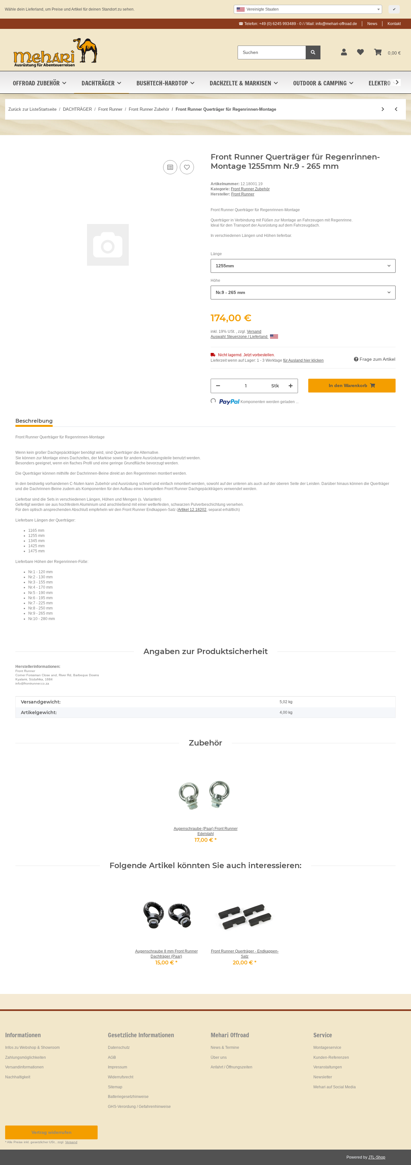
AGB (112, 1057)
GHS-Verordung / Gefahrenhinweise (139, 1106)
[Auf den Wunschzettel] (187, 167)
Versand (254, 331)
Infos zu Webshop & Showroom (32, 1047)
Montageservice (327, 1047)
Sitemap (115, 1087)
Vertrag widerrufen (51, 1132)
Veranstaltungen (327, 1067)
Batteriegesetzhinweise (128, 1096)
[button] (344, 52)
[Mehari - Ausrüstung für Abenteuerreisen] (56, 52)
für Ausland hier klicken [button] (303, 360)
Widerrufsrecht (120, 1077)
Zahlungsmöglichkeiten (25, 1057)
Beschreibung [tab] (34, 421)
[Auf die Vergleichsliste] (170, 167)
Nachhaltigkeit (17, 1077)
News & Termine (225, 1047)
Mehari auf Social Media (334, 1087)
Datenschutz (119, 1047)
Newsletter (322, 1077)
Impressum (117, 1067)
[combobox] (308, 9)
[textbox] (308, 9)
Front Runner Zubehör (250, 189)
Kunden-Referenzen (331, 1057)
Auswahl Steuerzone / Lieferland (239, 336)
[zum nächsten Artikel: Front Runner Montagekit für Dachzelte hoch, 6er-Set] (382, 109)
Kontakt (394, 24)
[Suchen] (313, 52)
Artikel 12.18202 (192, 509)
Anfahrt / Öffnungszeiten (231, 1067)
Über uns (219, 1057)
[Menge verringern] (218, 386)
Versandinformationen (24, 1067)
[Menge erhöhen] (291, 386)
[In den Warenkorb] (20, 148)
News (372, 24)
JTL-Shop (376, 1157)
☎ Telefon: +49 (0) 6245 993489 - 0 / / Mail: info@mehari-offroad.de (298, 24)
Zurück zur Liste (23, 109)
